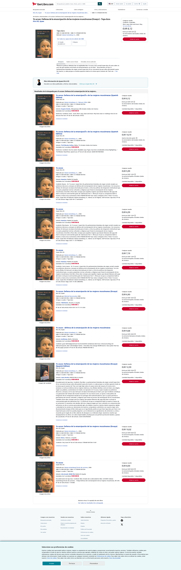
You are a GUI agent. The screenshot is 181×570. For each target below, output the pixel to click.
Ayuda (144, 4)
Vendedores (121, 9)
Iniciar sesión (119, 4)
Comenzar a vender (142, 9)
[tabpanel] (88, 69)
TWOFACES (64, 302)
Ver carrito (43, 532)
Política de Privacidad (86, 529)
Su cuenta (128, 4)
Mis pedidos (44, 529)
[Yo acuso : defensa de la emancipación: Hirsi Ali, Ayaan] (45, 357)
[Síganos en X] (122, 525)
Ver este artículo (127, 26)
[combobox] (77, 3)
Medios (83, 523)
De (61, 43)
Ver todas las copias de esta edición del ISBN (70, 39)
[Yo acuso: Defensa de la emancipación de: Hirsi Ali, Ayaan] (45, 321)
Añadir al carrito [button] (134, 39)
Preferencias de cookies (104, 556)
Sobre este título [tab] (72, 62)
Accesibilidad (84, 538)
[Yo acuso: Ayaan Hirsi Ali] (45, 197)
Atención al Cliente (105, 523)
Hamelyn (64, 179)
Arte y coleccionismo (100, 9)
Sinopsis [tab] (61, 62)
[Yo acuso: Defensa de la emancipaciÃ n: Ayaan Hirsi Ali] (45, 124)
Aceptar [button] (51, 563)
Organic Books (65, 109)
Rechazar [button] (72, 563)
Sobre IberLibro (85, 520)
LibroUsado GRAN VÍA (68, 474)
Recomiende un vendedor (67, 527)
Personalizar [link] (94, 563)
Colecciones (59, 9)
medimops (64, 339)
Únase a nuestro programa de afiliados (68, 523)
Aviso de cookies (85, 535)
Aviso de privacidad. (115, 558)
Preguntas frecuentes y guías (108, 520)
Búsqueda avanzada (39, 9)
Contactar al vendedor (61, 118)
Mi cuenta (43, 526)
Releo (63, 437)
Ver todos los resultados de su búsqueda (90, 503)
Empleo (83, 526)
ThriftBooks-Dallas (67, 145)
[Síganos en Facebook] (122, 520)
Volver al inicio (90, 512)
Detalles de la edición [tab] (88, 62)
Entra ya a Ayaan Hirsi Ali (87, 84)
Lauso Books (65, 377)
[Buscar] (100, 3)
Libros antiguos (78, 9)
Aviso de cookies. (52, 558)
